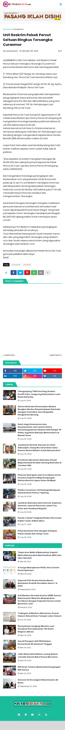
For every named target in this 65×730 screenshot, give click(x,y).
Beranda (7, 29)
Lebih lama (55, 355)
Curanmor (18, 29)
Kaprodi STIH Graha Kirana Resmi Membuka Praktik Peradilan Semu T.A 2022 (37, 583)
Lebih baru (10, 355)
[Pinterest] (27, 272)
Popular (9, 545)
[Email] (41, 272)
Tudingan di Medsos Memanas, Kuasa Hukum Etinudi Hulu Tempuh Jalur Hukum (40, 614)
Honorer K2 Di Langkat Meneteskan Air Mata (38, 681)
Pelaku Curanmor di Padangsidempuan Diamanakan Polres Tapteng (39, 491)
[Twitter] (20, 272)
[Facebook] (14, 272)
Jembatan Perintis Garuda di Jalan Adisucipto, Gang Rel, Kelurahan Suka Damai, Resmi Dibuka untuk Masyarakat (39, 448)
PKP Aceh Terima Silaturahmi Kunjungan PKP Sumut (39, 668)
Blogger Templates (34, 724)
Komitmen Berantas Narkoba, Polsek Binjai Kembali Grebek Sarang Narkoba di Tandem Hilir (39, 463)
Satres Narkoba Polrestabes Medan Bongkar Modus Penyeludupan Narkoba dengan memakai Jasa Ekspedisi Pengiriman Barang (39, 410)
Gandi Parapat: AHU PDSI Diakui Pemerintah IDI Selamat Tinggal (35, 642)
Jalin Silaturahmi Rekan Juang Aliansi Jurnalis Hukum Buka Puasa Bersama (38, 655)
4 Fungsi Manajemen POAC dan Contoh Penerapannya (38, 569)
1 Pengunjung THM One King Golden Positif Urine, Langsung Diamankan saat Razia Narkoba (39, 394)
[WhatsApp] (34, 272)
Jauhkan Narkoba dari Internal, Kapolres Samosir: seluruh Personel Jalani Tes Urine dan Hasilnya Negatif (40, 506)
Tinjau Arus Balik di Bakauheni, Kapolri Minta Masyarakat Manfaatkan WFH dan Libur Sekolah (39, 555)
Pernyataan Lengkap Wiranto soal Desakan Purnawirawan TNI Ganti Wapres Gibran (36, 629)
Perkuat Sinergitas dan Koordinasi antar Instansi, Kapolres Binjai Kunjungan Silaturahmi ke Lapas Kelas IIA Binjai (39, 478)
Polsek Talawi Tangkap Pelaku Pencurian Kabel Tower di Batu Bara (40, 519)
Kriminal (27, 264)
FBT (50, 724)
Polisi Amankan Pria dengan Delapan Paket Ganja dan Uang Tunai (37, 532)
